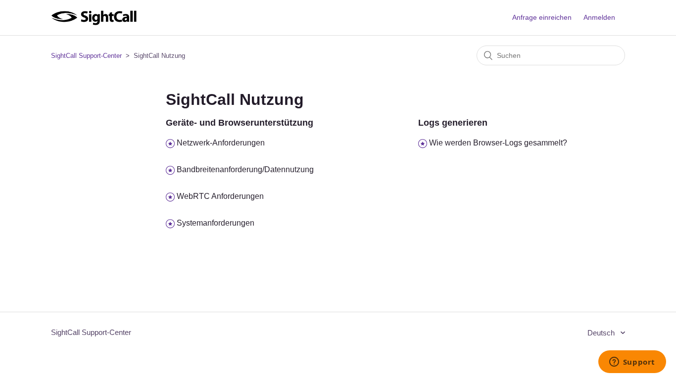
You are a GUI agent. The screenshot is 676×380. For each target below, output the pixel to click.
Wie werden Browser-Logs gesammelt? (498, 143)
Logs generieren (452, 123)
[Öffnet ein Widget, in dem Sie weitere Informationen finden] (632, 362)
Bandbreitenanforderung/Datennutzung (245, 169)
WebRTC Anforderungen (220, 196)
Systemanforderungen (215, 223)
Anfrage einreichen (542, 17)
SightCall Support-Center (86, 55)
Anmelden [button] (599, 17)
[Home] (94, 22)
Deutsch (602, 333)
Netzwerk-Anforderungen (221, 143)
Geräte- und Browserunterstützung (239, 123)
